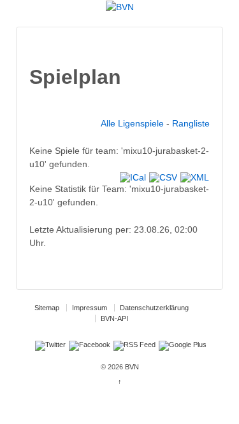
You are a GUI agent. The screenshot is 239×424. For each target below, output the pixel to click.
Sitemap (46, 307)
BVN (131, 367)
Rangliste (191, 123)
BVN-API (114, 318)
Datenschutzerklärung (154, 307)
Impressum (89, 307)
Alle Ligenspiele (132, 123)
